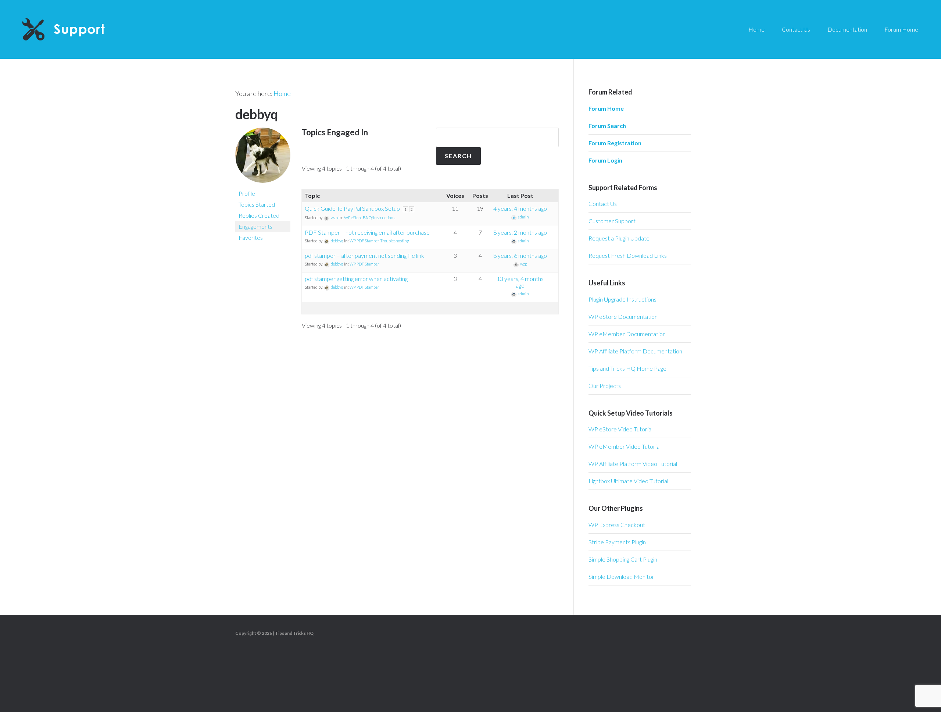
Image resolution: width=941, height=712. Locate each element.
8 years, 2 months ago (520, 232)
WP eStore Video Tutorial (620, 429)
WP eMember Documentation (627, 333)
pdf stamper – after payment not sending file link (364, 255)
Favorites (251, 237)
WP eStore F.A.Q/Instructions (369, 217)
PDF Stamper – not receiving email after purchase (367, 232)
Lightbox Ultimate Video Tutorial (628, 480)
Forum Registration (614, 142)
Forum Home (606, 108)
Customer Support (612, 220)
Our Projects (604, 385)
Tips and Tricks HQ (294, 633)
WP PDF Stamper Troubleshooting (379, 240)
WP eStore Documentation (623, 316)
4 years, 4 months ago (520, 208)
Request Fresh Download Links (627, 255)
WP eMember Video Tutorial (624, 446)
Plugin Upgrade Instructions (622, 299)
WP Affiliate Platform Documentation (635, 351)
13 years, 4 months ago (520, 282)
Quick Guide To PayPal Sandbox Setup (352, 208)
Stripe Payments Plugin (617, 541)
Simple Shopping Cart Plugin (622, 559)
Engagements (255, 226)
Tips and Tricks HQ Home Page (627, 368)
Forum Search (607, 125)
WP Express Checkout (616, 524)
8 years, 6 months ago (520, 255)
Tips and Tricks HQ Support (81, 29)
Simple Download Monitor (621, 576)
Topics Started (257, 204)
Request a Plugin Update (619, 238)
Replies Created (259, 215)
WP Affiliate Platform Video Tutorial (632, 463)
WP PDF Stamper (364, 263)
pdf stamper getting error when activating (356, 278)
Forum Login (605, 160)
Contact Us (602, 203)
